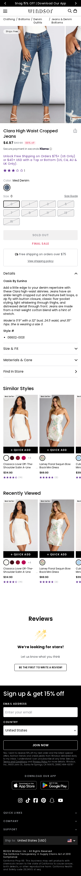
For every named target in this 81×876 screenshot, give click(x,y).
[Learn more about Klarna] (50, 148)
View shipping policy (41, 261)
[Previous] (5, 3)
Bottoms (24, 19)
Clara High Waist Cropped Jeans (30, 133)
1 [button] (29, 204)
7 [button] (11, 213)
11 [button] (48, 213)
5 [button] (66, 204)
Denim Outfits (37, 21)
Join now (41, 745)
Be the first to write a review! (40, 667)
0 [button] (11, 204)
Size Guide (71, 196)
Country (10, 722)
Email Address (15, 703)
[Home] (41, 11)
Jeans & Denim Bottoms (62, 21)
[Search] (70, 11)
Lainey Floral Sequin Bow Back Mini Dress (55, 466)
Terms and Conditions (15, 761)
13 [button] (65, 213)
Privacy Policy (40, 761)
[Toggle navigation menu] (5, 10)
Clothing (9, 19)
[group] (32, 74)
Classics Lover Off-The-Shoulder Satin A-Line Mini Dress (18, 466)
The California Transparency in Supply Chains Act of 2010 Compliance (37, 856)
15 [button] (11, 222)
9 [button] (30, 213)
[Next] (76, 3)
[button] (6, 458)
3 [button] (48, 204)
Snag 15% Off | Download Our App (40, 3)
